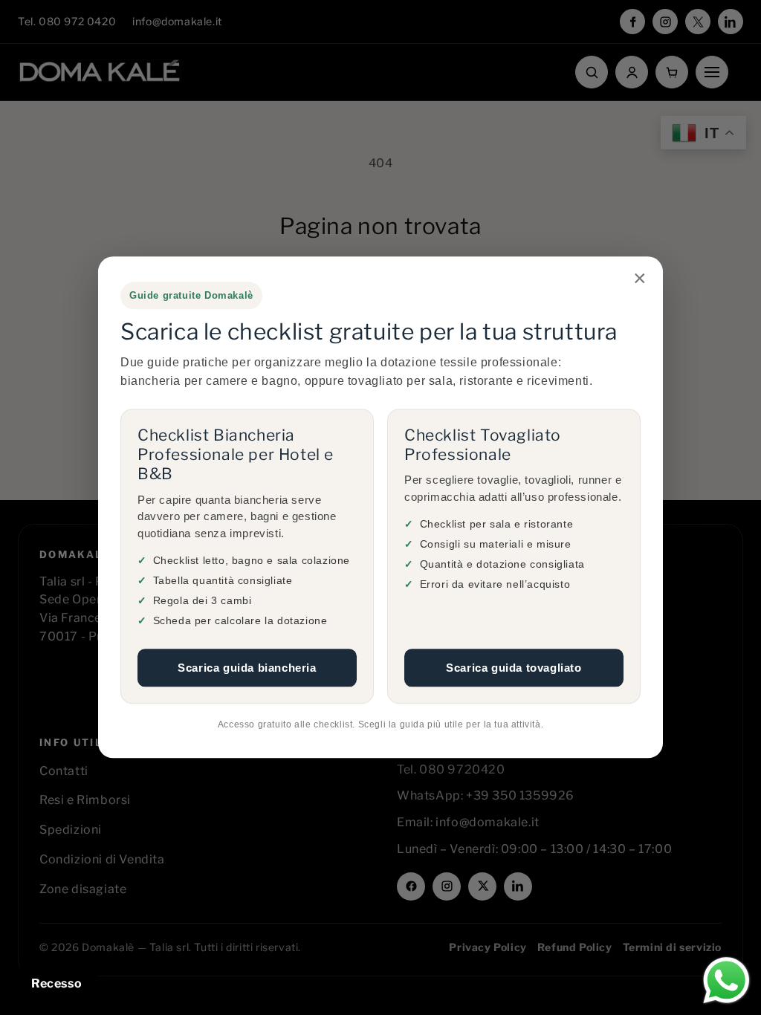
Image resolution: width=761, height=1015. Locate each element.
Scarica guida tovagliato (513, 667)
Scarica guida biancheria (247, 667)
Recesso (56, 983)
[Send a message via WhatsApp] (726, 980)
